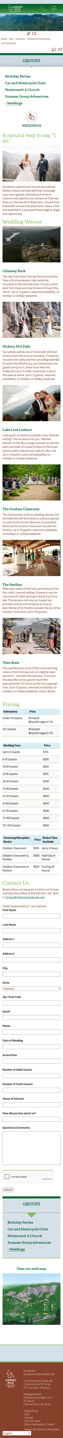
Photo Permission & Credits (39, 1424)
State (6, 982)
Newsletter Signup (38, 39)
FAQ (11, 39)
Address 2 (9, 953)
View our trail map (31, 1269)
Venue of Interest (13, 1099)
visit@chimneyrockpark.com (39, 1374)
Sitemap (28, 1417)
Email (7, 1011)
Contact (20, 39)
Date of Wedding (13, 1040)
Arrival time (10, 1055)
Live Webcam (8, 43)
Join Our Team (32, 1421)
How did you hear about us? (19, 1113)
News (4, 39)
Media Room (31, 1411)
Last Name (9, 924)
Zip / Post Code (12, 997)
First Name (9, 910)
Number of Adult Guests (17, 1070)
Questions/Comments (16, 1128)
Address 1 (8, 939)
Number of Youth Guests (18, 1084)
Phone (6, 1026)
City (5, 968)
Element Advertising (48, 1429)
